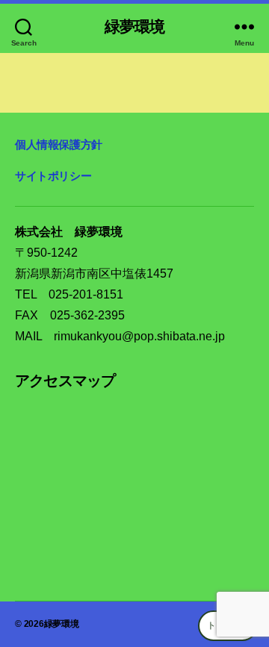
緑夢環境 (135, 26)
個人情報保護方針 (58, 144)
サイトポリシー (53, 175)
